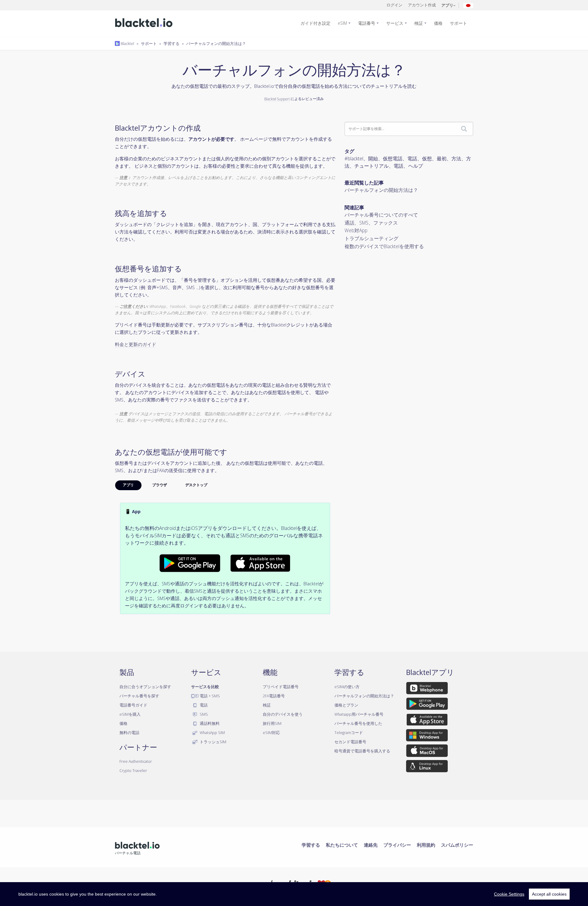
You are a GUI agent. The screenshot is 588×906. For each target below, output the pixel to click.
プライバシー (397, 845)
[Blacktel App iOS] (427, 720)
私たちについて (342, 845)
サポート (458, 23)
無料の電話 (129, 732)
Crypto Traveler (133, 770)
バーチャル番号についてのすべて (381, 214)
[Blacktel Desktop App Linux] (427, 767)
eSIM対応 (271, 732)
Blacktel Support (277, 99)
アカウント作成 (422, 5)
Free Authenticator (135, 761)
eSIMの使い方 (347, 686)
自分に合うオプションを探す (145, 686)
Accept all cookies (549, 894)
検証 (418, 23)
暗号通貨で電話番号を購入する (362, 751)
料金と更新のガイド (135, 344)
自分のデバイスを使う (283, 714)
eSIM (342, 23)
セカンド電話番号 (350, 741)
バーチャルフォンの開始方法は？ (216, 43)
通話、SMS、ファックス (371, 222)
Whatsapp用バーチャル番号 (358, 714)
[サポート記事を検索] (464, 129)
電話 (203, 705)
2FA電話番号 (274, 696)
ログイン (394, 5)
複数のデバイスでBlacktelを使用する (384, 246)
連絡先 (371, 845)
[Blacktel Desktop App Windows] (427, 736)
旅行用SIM (272, 723)
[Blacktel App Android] (427, 704)
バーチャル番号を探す (139, 696)
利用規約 (426, 845)
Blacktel (127, 43)
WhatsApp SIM (212, 732)
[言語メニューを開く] (468, 5)
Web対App (356, 230)
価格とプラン (346, 705)
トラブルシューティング (371, 238)
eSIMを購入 (130, 714)
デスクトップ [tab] (196, 485)
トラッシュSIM (212, 741)
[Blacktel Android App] (190, 562)
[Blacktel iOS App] (260, 562)
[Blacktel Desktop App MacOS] (427, 752)
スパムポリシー (457, 845)
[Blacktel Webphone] (427, 689)
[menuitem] (318, 23)
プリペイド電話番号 (281, 686)
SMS (203, 714)
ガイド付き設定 (315, 23)
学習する (171, 43)
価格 (438, 23)
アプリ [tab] (128, 485)
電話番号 (366, 23)
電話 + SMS (209, 696)
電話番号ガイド (133, 705)
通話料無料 (209, 723)
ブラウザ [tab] (159, 485)
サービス (394, 23)
